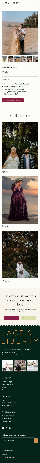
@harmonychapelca (16, 89)
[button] (36, 3)
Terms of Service (7, 451)
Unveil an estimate (29, 318)
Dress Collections (7, 384)
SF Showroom (6, 418)
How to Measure (7, 405)
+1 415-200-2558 (9, 352)
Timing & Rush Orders (9, 403)
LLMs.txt (4, 454)
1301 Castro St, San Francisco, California (17, 349)
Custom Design (7, 382)
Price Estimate (6, 421)
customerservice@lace (16, 355)
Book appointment (11, 318)
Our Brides (5, 390)
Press (3, 400)
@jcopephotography (22, 84)
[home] (11, 3)
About (4, 387)
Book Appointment (8, 416)
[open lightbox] (20, 33)
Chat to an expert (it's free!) (13, 100)
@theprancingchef (11, 94)
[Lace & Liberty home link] (20, 337)
